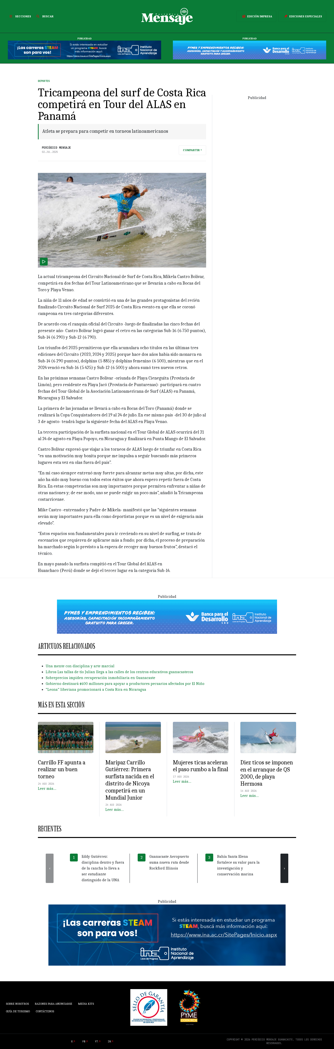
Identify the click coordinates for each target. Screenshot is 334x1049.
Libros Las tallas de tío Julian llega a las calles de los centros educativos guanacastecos (119, 672)
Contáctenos (45, 1011)
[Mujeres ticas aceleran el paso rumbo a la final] (200, 737)
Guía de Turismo (18, 1011)
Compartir (191, 150)
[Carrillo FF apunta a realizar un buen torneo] (65, 737)
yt (96, 1041)
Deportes (44, 81)
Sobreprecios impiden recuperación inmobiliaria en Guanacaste (100, 678)
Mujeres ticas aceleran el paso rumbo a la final (200, 766)
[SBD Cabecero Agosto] (249, 49)
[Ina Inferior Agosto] (167, 935)
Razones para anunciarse (53, 1003)
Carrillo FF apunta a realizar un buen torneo (61, 769)
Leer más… (47, 788)
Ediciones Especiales (305, 16)
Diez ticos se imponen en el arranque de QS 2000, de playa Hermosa (266, 773)
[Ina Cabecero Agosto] (84, 49)
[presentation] (50, 868)
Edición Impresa (259, 16)
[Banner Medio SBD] (167, 616)
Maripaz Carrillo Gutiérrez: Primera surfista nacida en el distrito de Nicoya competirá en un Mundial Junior (129, 780)
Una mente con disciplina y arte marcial (80, 666)
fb (83, 1041)
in (109, 1041)
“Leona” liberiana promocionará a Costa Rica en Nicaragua (96, 689)
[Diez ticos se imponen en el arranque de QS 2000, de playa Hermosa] (268, 737)
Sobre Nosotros (17, 1003)
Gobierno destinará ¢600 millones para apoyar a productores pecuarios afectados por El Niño (125, 683)
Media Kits (86, 1003)
